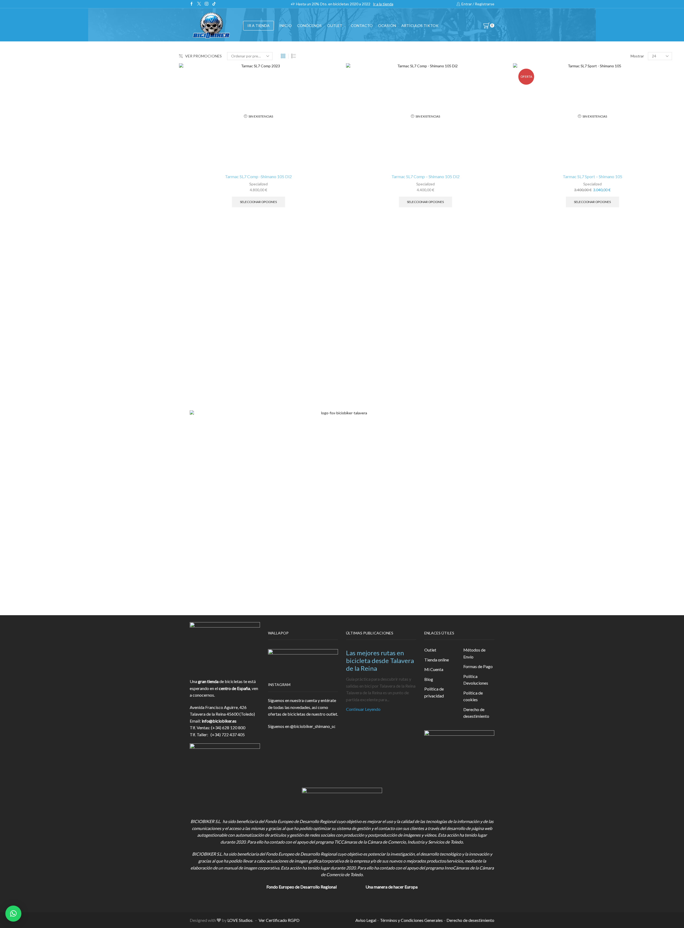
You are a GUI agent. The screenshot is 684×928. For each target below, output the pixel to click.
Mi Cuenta (433, 669)
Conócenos (309, 25)
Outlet (430, 649)
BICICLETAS (525, 110)
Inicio (285, 25)
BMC (518, 287)
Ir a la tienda (383, 4)
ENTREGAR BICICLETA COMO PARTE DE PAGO (559, 188)
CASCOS (521, 136)
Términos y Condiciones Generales (411, 920)
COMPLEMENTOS (531, 175)
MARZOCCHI (526, 332)
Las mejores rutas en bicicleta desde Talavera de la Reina (380, 660)
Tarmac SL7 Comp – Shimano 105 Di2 (425, 176)
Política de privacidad (434, 692)
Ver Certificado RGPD (279, 920)
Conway (520, 305)
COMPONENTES (529, 123)
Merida (519, 341)
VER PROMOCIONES (203, 56)
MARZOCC (524, 323)
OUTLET (334, 25)
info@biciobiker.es (219, 720)
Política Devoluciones (475, 680)
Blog (428, 679)
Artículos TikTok (419, 25)
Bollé (518, 296)
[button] (13, 914)
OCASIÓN (387, 25)
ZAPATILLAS (525, 149)
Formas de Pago (478, 666)
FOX (517, 162)
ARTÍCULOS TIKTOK (533, 240)
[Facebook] (191, 4)
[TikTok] (214, 4)
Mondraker (523, 350)
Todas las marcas (528, 278)
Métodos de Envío (474, 653)
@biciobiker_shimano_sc (313, 726)
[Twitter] (199, 4)
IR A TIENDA (258, 25)
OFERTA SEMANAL (531, 214)
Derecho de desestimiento (476, 713)
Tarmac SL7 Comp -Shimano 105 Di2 (258, 176)
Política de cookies (473, 696)
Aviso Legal (365, 920)
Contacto (362, 25)
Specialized (258, 184)
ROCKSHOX (525, 359)
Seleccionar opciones (258, 202)
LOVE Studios (239, 920)
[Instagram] (206, 4)
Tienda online (436, 659)
